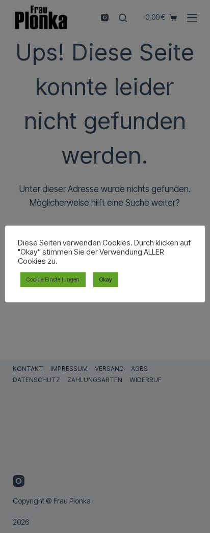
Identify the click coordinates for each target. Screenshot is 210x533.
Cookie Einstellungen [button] (53, 279)
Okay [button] (105, 279)
